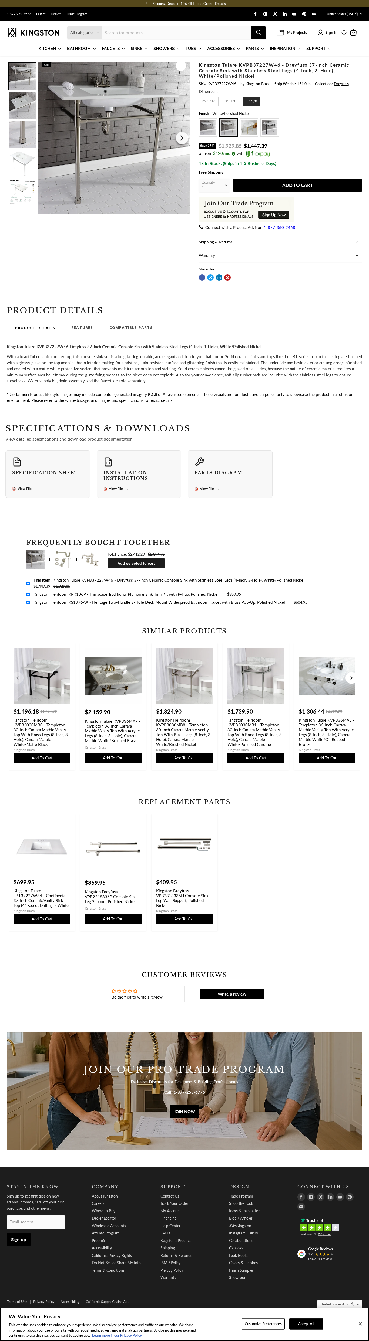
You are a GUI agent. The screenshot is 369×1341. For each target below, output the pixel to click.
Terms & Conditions (108, 1270)
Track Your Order (174, 1203)
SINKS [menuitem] (136, 48)
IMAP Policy (170, 1262)
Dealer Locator (104, 1218)
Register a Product (175, 1240)
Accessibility (102, 1248)
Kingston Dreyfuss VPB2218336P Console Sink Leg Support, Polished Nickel (111, 896)
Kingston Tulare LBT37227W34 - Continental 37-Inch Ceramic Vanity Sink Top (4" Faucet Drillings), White (41, 898)
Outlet (40, 14)
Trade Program (77, 14)
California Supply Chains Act (107, 1301)
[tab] (35, 327)
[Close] (360, 1324)
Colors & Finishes (243, 1262)
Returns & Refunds (176, 1255)
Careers (98, 1203)
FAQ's (165, 1233)
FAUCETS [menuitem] (111, 48)
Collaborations (241, 1240)
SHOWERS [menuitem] (164, 48)
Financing (168, 1218)
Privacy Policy (171, 1270)
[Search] (258, 32)
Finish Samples (241, 1270)
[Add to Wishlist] (181, 66)
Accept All (306, 1324)
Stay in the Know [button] (33, 1186)
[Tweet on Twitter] (210, 277)
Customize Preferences (263, 1324)
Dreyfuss (341, 83)
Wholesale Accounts (109, 1225)
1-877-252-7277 (19, 14)
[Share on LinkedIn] (219, 277)
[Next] (182, 138)
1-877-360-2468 (279, 227)
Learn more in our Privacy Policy (116, 1335)
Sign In (331, 32)
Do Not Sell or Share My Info (116, 1262)
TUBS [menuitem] (191, 48)
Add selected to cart (136, 563)
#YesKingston (240, 1225)
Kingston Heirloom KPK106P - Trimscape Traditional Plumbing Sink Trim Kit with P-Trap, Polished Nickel (126, 594)
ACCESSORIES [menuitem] (221, 48)
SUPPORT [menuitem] (316, 48)
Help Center (170, 1225)
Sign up (18, 1239)
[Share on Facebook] (202, 277)
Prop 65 (98, 1240)
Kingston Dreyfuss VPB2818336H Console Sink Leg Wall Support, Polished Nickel (182, 898)
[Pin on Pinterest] (227, 277)
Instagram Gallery (243, 1233)
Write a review (232, 993)
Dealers (56, 14)
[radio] (209, 101)
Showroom (238, 1277)
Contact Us (169, 1196)
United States (342, 14)
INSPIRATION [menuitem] (282, 48)
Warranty (168, 1277)
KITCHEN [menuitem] (47, 48)
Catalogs (236, 1248)
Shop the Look (241, 1203)
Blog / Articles (241, 1218)
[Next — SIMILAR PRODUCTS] (351, 678)
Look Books (238, 1255)
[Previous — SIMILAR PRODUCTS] (18, 678)
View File (27, 488)
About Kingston (105, 1196)
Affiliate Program (105, 1233)
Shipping (167, 1248)
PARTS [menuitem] (252, 48)
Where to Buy (103, 1211)
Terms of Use (17, 1301)
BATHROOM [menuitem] (79, 48)
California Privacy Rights (112, 1255)
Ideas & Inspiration (244, 1211)
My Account (170, 1211)
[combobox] (176, 32)
